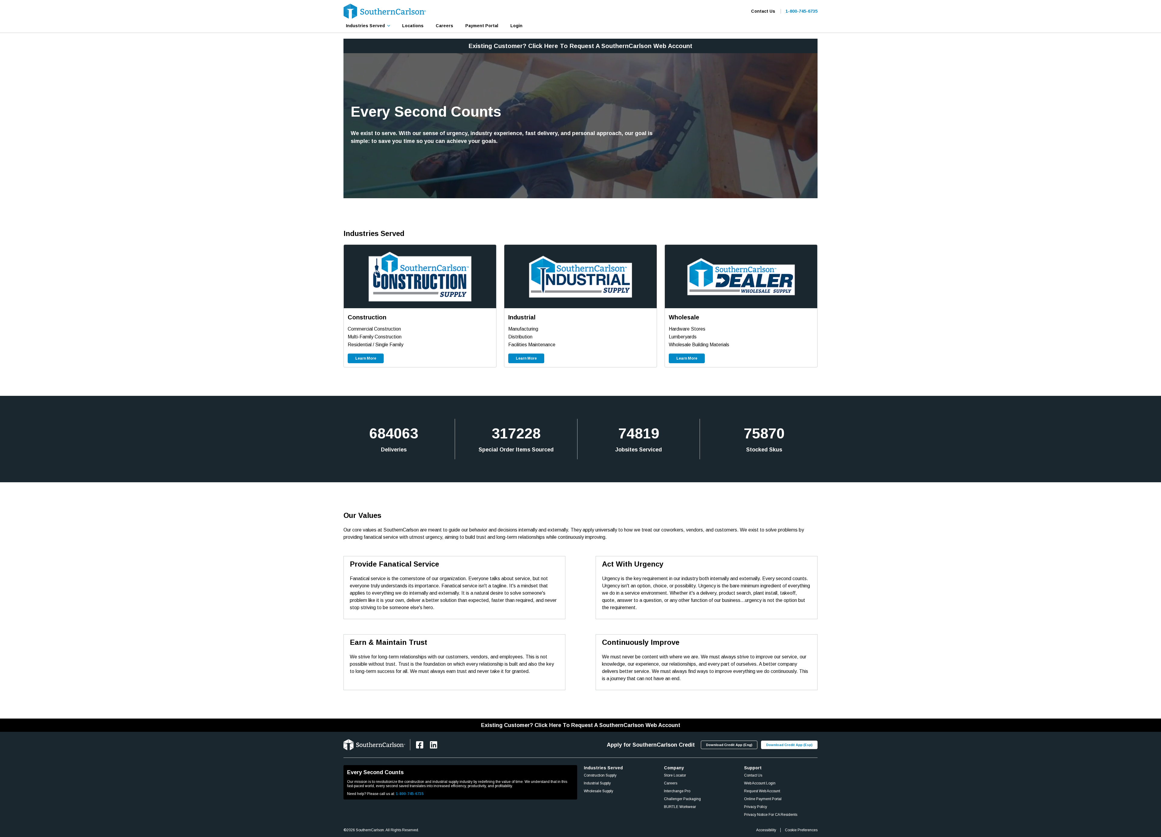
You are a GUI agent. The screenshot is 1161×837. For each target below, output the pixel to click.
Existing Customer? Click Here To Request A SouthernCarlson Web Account (580, 46)
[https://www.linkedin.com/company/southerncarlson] (433, 745)
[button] (367, 25)
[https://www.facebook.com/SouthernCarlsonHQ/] (420, 745)
